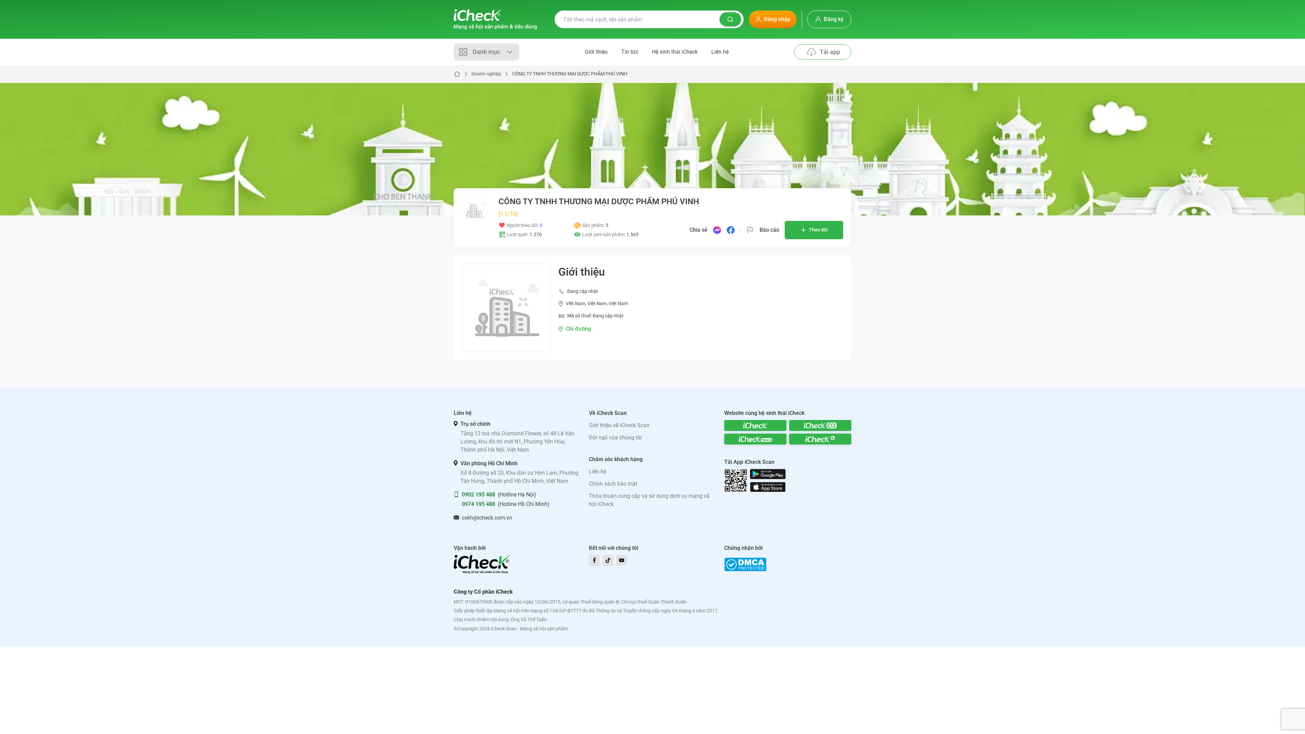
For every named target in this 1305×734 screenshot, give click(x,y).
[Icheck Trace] (755, 439)
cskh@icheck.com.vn (487, 517)
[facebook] (594, 560)
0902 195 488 (478, 494)
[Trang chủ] (495, 19)
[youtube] (621, 560)
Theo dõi (818, 229)
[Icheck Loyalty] (820, 439)
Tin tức (629, 52)
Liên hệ (720, 52)
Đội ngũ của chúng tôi (615, 437)
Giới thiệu (596, 52)
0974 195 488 (478, 504)
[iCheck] (755, 425)
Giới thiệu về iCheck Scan (619, 425)
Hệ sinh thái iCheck (675, 52)
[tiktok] (608, 560)
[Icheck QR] (820, 425)
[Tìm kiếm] (730, 19)
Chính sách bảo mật (613, 483)
